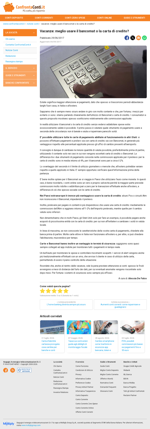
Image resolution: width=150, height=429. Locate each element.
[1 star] (42, 291)
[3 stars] (54, 291)
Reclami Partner (130, 395)
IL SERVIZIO (11, 68)
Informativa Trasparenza (86, 391)
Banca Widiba (129, 383)
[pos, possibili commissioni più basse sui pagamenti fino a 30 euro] (132, 327)
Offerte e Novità (106, 379)
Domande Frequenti (108, 387)
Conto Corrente (82, 399)
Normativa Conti (106, 383)
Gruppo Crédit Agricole (132, 366)
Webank (126, 370)
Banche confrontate (17, 83)
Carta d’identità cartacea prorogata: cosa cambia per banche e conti (51, 345)
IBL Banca (127, 374)
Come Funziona (82, 366)
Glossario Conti (106, 391)
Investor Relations (60, 392)
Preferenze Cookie (83, 383)
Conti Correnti (44, 18)
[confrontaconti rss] (12, 370)
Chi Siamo (57, 366)
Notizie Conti (12, 50)
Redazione (11, 56)
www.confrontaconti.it (13, 24)
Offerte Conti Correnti (84, 412)
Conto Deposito (82, 395)
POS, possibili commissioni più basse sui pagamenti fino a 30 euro (132, 345)
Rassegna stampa (14, 61)
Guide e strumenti (134, 18)
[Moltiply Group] (8, 424)
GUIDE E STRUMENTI (15, 75)
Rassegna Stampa (60, 388)
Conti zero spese (75, 18)
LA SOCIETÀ (11, 32)
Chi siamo (10, 39)
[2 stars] (48, 291)
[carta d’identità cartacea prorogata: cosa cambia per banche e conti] (52, 327)
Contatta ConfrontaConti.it (18, 45)
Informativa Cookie (83, 379)
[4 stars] (60, 291)
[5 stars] (66, 291)
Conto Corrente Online (85, 408)
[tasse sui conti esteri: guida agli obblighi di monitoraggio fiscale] (79, 327)
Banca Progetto (129, 387)
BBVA (125, 379)
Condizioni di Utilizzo (84, 370)
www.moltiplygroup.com (31, 425)
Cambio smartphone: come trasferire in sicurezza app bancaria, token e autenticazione (105, 345)
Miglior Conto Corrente (109, 374)
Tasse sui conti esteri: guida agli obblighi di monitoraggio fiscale (78, 344)
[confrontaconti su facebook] (5, 370)
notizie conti (33, 24)
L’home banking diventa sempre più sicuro (66, 303)
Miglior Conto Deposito (109, 370)
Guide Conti (105, 366)
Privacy (78, 374)
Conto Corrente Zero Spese (87, 404)
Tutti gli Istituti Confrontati (133, 391)
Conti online (104, 18)
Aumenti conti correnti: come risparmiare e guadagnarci (120, 304)
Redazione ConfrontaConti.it (60, 382)
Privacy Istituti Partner (84, 387)
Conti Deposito (14, 18)
